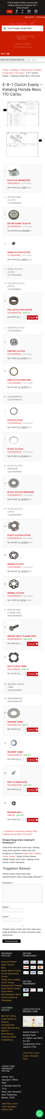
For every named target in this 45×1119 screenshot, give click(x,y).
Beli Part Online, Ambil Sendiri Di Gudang (8, 1019)
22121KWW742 (14, 354)
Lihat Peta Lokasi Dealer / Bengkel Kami (31, 1056)
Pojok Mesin (7, 991)
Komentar (7, 882)
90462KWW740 (14, 755)
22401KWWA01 (14, 567)
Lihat (9, 11)
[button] (3, 53)
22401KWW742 (14, 596)
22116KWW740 (14, 312)
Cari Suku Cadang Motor (12, 60)
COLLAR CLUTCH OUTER (19, 309)
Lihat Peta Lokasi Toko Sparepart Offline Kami (10, 1106)
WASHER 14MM (15, 722)
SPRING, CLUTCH (15, 593)
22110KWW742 (14, 226)
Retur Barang (7, 1034)
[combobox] (22, 28)
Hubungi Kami (7, 1025)
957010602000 (14, 785)
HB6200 (11, 815)
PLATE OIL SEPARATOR (18, 180)
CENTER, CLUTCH (16, 351)
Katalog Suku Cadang (11, 985)
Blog (3, 967)
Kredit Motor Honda (10, 988)
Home (5, 70)
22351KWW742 (14, 495)
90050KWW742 (14, 639)
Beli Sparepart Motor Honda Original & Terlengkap (11, 997)
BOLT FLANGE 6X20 (17, 782)
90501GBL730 (14, 725)
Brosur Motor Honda (11, 970)
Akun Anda (29, 17)
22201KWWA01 (14, 383)
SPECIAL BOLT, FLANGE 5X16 (21, 636)
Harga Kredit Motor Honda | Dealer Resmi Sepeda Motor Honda (22, 23)
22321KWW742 (14, 452)
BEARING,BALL (14, 812)
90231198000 (13, 669)
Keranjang (41, 17)
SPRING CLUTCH (15, 564)
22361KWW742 (14, 538)
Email (5, 916)
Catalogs (14, 70)
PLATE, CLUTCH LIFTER (18, 535)
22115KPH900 (14, 255)
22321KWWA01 (14, 423)
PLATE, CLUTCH (15, 449)
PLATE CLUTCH (15, 420)
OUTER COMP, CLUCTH (19, 223)
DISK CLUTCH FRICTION (19, 380)
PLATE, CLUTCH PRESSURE (20, 492)
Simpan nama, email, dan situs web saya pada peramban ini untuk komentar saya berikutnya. (21, 932)
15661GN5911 (13, 183)
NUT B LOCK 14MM (16, 666)
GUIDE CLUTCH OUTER (18, 252)
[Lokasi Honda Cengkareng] (33, 1026)
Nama (6, 907)
